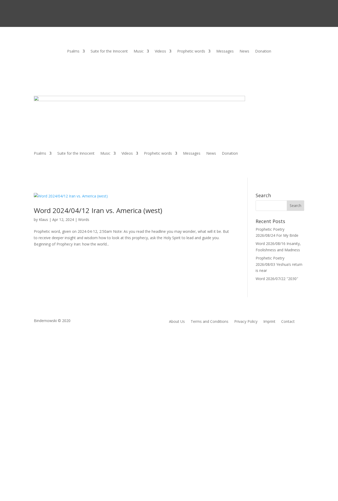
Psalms (73, 51)
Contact (288, 322)
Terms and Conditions (209, 322)
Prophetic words (191, 51)
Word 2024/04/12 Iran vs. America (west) (98, 210)
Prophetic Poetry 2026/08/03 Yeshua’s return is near (279, 264)
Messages (225, 51)
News (244, 51)
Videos (160, 51)
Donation (263, 51)
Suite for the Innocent (109, 51)
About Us (177, 322)
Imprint (269, 322)
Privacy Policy (245, 322)
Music (139, 51)
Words (83, 219)
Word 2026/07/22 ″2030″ (277, 278)
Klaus (43, 219)
